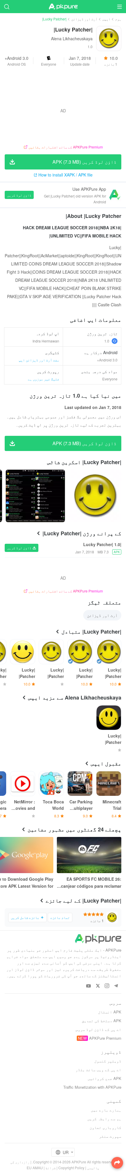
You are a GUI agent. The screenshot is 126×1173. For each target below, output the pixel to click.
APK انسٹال (109, 1012)
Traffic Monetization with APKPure (92, 1087)
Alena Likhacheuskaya (72, 38)
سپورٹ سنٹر (110, 1136)
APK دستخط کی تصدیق (101, 1020)
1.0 (106, 340)
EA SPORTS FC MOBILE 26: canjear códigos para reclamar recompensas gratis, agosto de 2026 (90, 882)
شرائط (50, 1167)
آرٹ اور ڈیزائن (84, 18)
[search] (6, 6)
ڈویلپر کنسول (107, 1061)
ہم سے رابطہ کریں (104, 1118)
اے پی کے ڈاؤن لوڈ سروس (98, 1029)
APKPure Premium (105, 1038)
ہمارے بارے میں (106, 1110)
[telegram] (116, 986)
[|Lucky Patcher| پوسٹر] (95, 496)
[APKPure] (63, 6)
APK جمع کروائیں (104, 1078)
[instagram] (106, 986)
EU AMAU (35, 1167)
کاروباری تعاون (105, 1127)
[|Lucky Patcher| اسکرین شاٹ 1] (35, 496)
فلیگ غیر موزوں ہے (43, 378)
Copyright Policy (71, 1167)
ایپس (106, 18)
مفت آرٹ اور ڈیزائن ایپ (39, 359)
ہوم (118, 18)
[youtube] (88, 986)
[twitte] (97, 986)
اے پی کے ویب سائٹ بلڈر (98, 1069)
